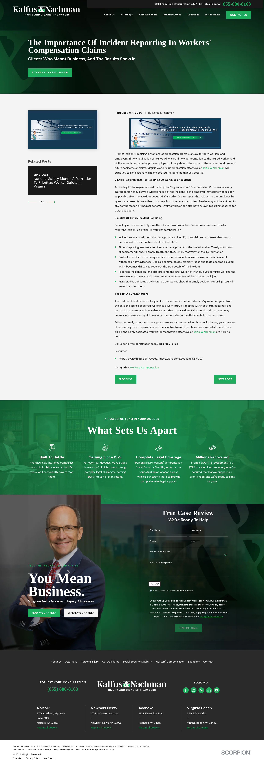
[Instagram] (193, 690)
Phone (153, 541)
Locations (194, 661)
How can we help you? (161, 562)
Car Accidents (110, 661)
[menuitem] (17, 758)
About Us (56, 661)
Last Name (196, 530)
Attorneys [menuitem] (127, 14)
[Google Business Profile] (201, 690)
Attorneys (71, 661)
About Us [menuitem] (109, 14)
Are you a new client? (160, 551)
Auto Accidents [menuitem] (148, 14)
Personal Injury (90, 661)
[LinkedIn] (209, 690)
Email (193, 541)
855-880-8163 (237, 4)
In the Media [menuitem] (212, 14)
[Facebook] (185, 690)
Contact (208, 661)
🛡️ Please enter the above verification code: (172, 590)
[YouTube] (216, 690)
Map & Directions (47, 727)
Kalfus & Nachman (213, 168)
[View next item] (51, 202)
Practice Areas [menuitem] (172, 14)
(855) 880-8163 (62, 689)
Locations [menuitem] (193, 14)
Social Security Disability (137, 661)
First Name (155, 530)
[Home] (46, 11)
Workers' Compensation (144, 367)
